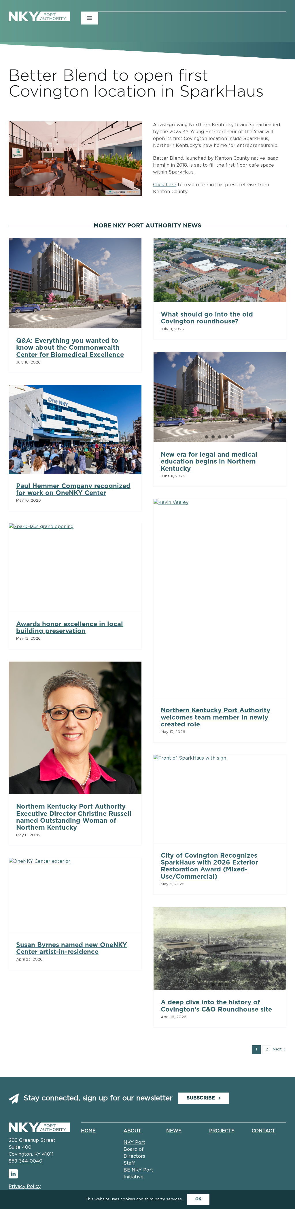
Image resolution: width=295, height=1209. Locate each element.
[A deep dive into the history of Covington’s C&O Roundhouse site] (220, 948)
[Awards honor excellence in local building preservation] (75, 567)
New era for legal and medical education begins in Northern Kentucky (209, 461)
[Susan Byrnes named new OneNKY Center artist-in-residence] (75, 895)
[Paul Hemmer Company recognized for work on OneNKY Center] (75, 429)
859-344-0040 (25, 1161)
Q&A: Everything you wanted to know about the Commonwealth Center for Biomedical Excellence (70, 348)
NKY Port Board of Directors (134, 1149)
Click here (164, 184)
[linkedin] (13, 1173)
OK (198, 1199)
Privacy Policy (25, 1186)
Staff (129, 1163)
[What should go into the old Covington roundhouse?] (220, 270)
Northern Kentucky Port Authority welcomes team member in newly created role (215, 717)
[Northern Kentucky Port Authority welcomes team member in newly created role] (220, 598)
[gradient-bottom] (39, 1125)
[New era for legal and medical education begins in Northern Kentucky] (220, 397)
